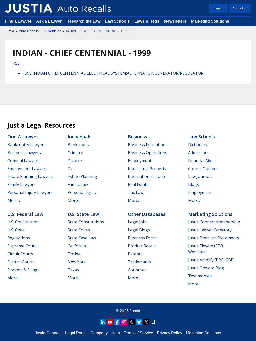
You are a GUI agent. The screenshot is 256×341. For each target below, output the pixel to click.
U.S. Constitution (23, 222)
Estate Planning (82, 176)
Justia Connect (48, 333)
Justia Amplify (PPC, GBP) (211, 260)
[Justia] (28, 8)
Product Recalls (142, 246)
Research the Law (83, 21)
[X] (146, 322)
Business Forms (143, 238)
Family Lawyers (22, 184)
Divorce (75, 160)
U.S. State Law (83, 214)
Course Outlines (203, 168)
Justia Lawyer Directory (210, 230)
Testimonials (200, 276)
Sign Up (240, 8)
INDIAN (72, 31)
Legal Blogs (139, 230)
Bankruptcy (79, 144)
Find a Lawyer (18, 21)
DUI (71, 168)
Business (137, 137)
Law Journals (200, 176)
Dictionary (198, 144)
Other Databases (147, 214)
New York (77, 262)
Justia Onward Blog (206, 268)
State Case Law (82, 238)
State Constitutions (86, 222)
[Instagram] (125, 322)
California (77, 246)
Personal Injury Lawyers (30, 192)
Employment (140, 160)
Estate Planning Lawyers (31, 176)
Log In (219, 8)
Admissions (199, 152)
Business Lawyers (24, 152)
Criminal (75, 152)
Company (99, 333)
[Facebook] (117, 322)
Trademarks (139, 262)
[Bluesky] (139, 322)
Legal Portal (76, 333)
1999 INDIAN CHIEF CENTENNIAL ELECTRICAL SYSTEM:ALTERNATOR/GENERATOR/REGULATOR (113, 73)
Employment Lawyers (28, 168)
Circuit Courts (20, 254)
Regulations (19, 238)
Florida (74, 254)
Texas (73, 270)
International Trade (146, 176)
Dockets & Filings (24, 270)
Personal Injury (82, 192)
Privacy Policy (169, 333)
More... (14, 200)
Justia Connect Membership (214, 222)
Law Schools (117, 21)
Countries (137, 270)
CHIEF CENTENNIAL (99, 31)
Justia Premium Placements (213, 238)
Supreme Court (22, 246)
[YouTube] (110, 322)
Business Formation (147, 144)
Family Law (78, 184)
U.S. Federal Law (26, 214)
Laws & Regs (147, 21)
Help (116, 333)
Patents (135, 254)
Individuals (80, 137)
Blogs (193, 184)
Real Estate (138, 184)
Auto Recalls (29, 31)
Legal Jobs (138, 222)
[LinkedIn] (103, 322)
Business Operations (147, 152)
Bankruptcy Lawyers (27, 144)
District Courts (21, 262)
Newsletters (175, 21)
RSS (16, 63)
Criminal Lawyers (24, 160)
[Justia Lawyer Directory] (153, 322)
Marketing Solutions (210, 21)
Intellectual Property (147, 168)
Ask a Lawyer (49, 21)
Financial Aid (199, 160)
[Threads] (132, 322)
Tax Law (136, 192)
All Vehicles (52, 31)
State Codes (79, 230)
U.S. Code (16, 230)
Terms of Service (138, 333)
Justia (9, 31)
